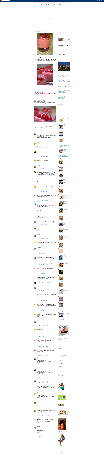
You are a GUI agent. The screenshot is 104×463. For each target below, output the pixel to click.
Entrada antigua (54, 438)
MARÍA (38, 256)
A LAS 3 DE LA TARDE (62, 255)
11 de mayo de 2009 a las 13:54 (43, 346)
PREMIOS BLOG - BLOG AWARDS (63, 87)
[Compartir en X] (49, 126)
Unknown (38, 328)
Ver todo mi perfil (66, 39)
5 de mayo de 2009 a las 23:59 (43, 207)
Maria (37, 234)
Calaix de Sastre (60, 377)
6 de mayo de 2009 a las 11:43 (43, 238)
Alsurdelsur (61, 131)
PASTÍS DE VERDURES (65, 203)
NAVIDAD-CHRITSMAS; (61, 93)
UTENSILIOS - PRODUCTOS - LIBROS (63, 343)
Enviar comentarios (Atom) (42, 440)
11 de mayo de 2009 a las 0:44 (43, 336)
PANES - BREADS (60, 84)
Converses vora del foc (62, 282)
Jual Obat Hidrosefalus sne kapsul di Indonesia (66, 168)
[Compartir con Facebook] (50, 126)
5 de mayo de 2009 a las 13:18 (43, 162)
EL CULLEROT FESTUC (63, 124)
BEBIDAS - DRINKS (61, 97)
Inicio (46, 438)
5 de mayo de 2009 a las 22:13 (43, 200)
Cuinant (60, 188)
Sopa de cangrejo (61, 309)
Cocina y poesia (60, 451)
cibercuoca (60, 248)
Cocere (60, 166)
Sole (37, 150)
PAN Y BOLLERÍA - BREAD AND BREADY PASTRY (63, 76)
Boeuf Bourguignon (65, 229)
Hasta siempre (65, 209)
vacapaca (38, 220)
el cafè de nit (61, 221)
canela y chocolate (62, 275)
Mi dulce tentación (62, 148)
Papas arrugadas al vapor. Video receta (64, 156)
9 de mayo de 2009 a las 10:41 (43, 300)
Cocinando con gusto (62, 215)
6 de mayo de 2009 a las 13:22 (43, 244)
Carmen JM (38, 302)
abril (60, 360)
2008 (60, 365)
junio (61, 352)
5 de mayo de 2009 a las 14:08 (43, 182)
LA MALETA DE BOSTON (52, 4)
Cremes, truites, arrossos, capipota (65, 174)
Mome (37, 379)
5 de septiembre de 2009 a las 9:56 (44, 424)
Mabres (64, 303)
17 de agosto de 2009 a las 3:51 (43, 415)
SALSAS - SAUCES (61, 96)
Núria (37, 193)
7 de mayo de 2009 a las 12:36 (43, 278)
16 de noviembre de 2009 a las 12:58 (44, 433)
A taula (60, 262)
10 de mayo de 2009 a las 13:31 (43, 317)
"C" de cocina (60, 452)
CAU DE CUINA (61, 228)
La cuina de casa (61, 296)
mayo (61, 353)
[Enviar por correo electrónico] (47, 126)
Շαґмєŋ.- (38, 267)
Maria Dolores (39, 320)
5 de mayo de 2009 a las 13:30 (43, 168)
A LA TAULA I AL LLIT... (63, 201)
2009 (60, 349)
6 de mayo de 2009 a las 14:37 (43, 264)
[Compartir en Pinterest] (51, 126)
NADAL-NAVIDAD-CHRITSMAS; (63, 99)
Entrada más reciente (37, 438)
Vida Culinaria (61, 289)
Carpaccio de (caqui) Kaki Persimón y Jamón (66, 190)
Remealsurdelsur (39, 348)
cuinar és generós (61, 172)
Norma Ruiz (38, 385)
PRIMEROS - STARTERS (61, 80)
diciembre (61, 351)
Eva (37, 417)
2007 (60, 366)
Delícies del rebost (62, 137)
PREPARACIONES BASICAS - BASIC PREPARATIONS (63, 91)
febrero (61, 363)
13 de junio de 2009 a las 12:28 (43, 406)
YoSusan (38, 426)
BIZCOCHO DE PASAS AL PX (65, 119)
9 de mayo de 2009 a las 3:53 (43, 290)
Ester (37, 142)
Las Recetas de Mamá (62, 155)
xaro (37, 312)
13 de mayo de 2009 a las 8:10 (43, 355)
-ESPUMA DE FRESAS (63, 355)
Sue (37, 409)
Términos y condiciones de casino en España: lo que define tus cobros (64, 146)
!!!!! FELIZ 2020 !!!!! (66, 160)
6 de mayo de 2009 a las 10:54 (43, 231)
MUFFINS (59, 82)
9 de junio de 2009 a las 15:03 (43, 398)
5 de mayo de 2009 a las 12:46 (43, 147)
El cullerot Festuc (39, 226)
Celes (37, 357)
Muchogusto (60, 372)
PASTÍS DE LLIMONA (65, 125)
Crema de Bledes (65, 290)
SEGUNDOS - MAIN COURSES (62, 79)
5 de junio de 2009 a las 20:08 (43, 390)
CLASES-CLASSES (61, 98)
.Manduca (60, 235)
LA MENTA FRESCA (62, 179)
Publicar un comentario (37, 436)
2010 (60, 348)
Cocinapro (38, 210)
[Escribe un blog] (48, 126)
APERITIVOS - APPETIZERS (62, 94)
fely (37, 286)
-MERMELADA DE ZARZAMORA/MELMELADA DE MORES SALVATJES (65, 357)
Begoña (38, 132)
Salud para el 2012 (65, 276)
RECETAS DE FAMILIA (63, 242)
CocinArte (60, 194)
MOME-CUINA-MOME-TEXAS (64, 302)
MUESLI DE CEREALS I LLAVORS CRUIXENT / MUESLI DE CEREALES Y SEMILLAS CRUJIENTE (63, 183)
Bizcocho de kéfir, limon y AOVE (65, 132)
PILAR (38, 158)
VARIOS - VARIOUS (61, 85)
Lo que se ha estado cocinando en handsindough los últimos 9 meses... (65, 271)
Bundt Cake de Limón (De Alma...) (66, 216)
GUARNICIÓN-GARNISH (61, 92)
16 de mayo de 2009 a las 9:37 (43, 366)
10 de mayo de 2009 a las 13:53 (43, 325)
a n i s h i (38, 170)
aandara (38, 185)
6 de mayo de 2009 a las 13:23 (43, 253)
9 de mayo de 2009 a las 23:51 (43, 310)
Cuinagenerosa (39, 339)
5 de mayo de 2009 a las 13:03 (43, 156)
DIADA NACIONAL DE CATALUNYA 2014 (66, 223)
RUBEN (38, 247)
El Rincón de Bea (61, 319)
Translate (65, 46)
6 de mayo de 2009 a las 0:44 (43, 224)
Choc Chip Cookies (65, 256)
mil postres (60, 117)
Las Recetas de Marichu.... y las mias (64, 159)
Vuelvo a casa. (61, 310)
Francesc (38, 165)
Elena (37, 240)
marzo (61, 361)
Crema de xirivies (65, 138)
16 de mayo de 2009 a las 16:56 (43, 382)
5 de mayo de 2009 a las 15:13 (43, 191)
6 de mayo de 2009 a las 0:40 (43, 217)
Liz (37, 401)
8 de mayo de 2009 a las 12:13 (43, 284)
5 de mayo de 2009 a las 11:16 (43, 140)
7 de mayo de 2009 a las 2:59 (43, 273)
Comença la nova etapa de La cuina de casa (66, 297)
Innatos (59, 376)
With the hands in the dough (63, 269)
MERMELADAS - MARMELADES (63, 86)
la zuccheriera (61, 208)
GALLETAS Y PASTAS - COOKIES (63, 81)
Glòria (37, 281)
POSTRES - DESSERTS (41, 127)
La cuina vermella (39, 202)
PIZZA (59, 101)
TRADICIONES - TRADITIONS (62, 88)
